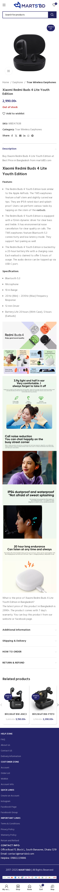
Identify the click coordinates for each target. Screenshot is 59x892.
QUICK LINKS (7, 790)
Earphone (18, 83)
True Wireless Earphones (41, 83)
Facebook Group (9, 812)
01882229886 (18, 858)
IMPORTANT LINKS (10, 818)
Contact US (6, 751)
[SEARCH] (52, 14)
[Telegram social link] (32, 136)
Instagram (5, 801)
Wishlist (4, 779)
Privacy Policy (7, 829)
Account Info (7, 784)
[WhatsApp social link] (28, 136)
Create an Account (10, 796)
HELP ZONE (6, 734)
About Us (5, 745)
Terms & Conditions (10, 824)
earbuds (41, 210)
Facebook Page (9, 807)
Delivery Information (11, 756)
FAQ (3, 739)
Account (5, 768)
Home (5, 83)
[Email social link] (20, 136)
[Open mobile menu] (4, 5)
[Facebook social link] (12, 136)
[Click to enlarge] (8, 71)
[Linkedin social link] (24, 136)
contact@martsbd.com (21, 854)
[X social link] (16, 136)
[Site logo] (29, 5)
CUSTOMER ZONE (10, 762)
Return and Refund (10, 841)
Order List (5, 773)
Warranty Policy (8, 835)
